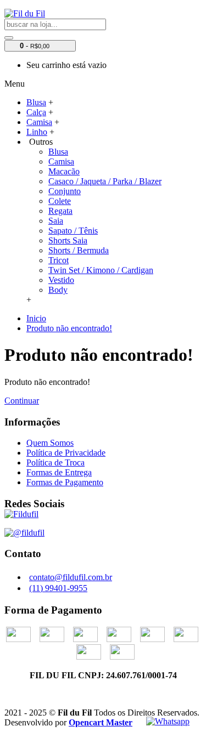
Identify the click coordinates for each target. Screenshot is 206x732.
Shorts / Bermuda (78, 250)
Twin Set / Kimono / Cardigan (100, 270)
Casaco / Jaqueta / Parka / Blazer (105, 181)
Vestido (61, 280)
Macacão (64, 171)
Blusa (58, 151)
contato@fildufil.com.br (70, 577)
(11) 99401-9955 (58, 588)
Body (58, 289)
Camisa (61, 161)
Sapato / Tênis (73, 230)
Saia (55, 220)
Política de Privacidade (65, 452)
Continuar (21, 400)
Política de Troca (55, 462)
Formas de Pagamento (64, 482)
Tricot (58, 260)
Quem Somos (50, 442)
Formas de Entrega (59, 472)
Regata (60, 210)
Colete (59, 201)
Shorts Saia (67, 240)
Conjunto (64, 191)
